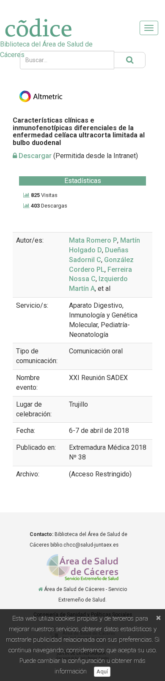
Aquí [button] (102, 671)
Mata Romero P (93, 240)
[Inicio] (40, 589)
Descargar (34, 156)
